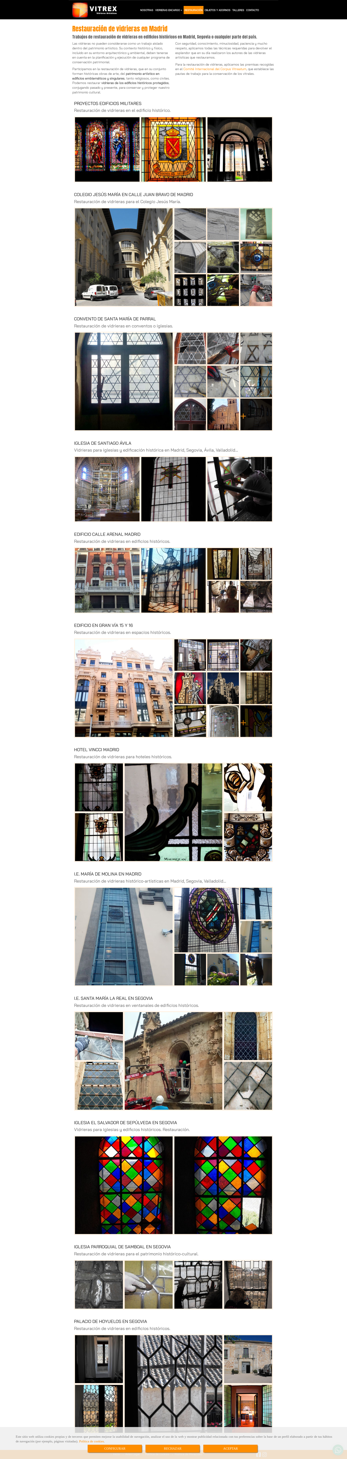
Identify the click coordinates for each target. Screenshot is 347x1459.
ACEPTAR (230, 1448)
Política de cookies (91, 1441)
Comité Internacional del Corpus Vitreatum (214, 69)
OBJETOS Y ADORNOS (217, 10)
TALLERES (238, 10)
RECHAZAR (172, 1448)
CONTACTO (252, 10)
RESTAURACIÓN (194, 10)
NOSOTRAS (146, 10)
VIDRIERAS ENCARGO (168, 10)
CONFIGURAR (114, 1448)
